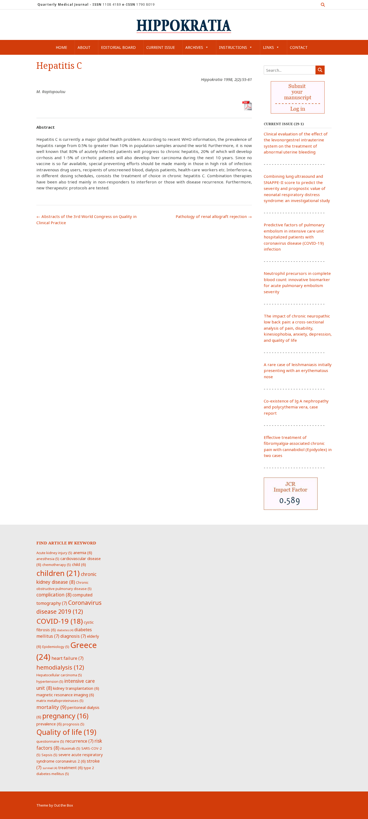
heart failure (67, 658)
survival (50, 768)
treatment (70, 767)
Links (268, 47)
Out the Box (63, 805)
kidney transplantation (76, 688)
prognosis (73, 724)
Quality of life (66, 732)
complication (53, 594)
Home (61, 47)
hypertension (49, 681)
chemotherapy (56, 564)
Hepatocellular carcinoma (59, 675)
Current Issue (160, 47)
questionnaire (50, 741)
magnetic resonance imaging (65, 694)
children (58, 573)
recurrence (79, 741)
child (79, 564)
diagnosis (73, 636)
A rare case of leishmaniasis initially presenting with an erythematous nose (298, 370)
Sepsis (49, 754)
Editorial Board (118, 47)
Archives (194, 47)
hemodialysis (60, 667)
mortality (51, 707)
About (84, 47)
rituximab (70, 748)
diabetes (65, 630)
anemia (82, 552)
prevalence (49, 723)
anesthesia (47, 558)
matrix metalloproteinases (60, 700)
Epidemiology (55, 646)
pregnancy (65, 715)
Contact (299, 47)
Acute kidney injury (54, 552)
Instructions (233, 47)
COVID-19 (59, 621)
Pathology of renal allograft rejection (214, 216)
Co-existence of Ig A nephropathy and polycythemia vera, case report (296, 407)
